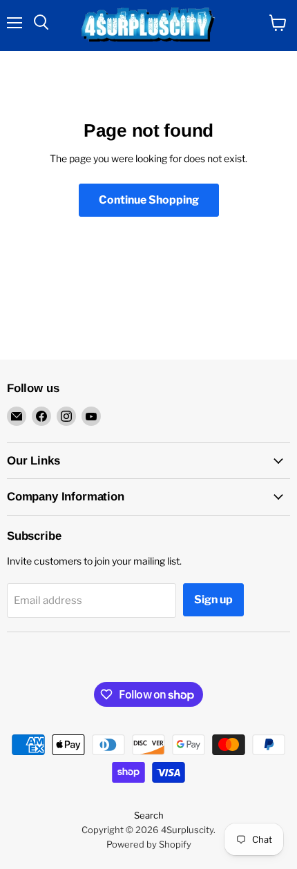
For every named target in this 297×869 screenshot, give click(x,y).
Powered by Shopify (148, 844)
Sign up (213, 599)
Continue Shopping (149, 199)
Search (149, 815)
